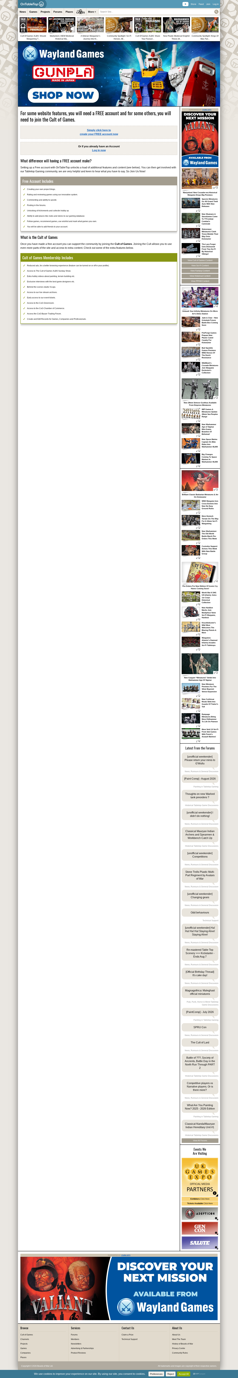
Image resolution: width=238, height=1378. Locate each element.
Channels (24, 1339)
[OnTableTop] (32, 4)
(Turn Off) (206, 110)
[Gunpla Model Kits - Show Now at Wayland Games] (119, 73)
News (23, 11)
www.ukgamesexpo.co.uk (200, 1177)
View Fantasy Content (200, 271)
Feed (201, 4)
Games (33, 11)
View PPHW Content (200, 281)
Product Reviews (78, 1353)
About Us (176, 1335)
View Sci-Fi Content (200, 265)
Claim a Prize (127, 1335)
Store (193, 4)
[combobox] (159, 11)
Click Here (200, 1199)
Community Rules (180, 1353)
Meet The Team (179, 1339)
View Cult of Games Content (200, 260)
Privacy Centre (178, 1348)
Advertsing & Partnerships (82, 1348)
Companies (25, 1353)
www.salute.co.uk (200, 1242)
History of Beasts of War (182, 1344)
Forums (57, 11)
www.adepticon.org (200, 1213)
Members (75, 1339)
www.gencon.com (200, 1228)
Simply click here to (99, 132)
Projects (45, 11)
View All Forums (200, 1140)
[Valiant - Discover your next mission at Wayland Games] (200, 166)
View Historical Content (200, 276)
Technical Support (129, 1339)
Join (208, 4)
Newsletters (76, 1344)
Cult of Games (26, 1335)
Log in (216, 4)
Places (69, 11)
